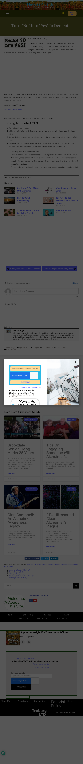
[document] (41, 382)
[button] (76, 362)
